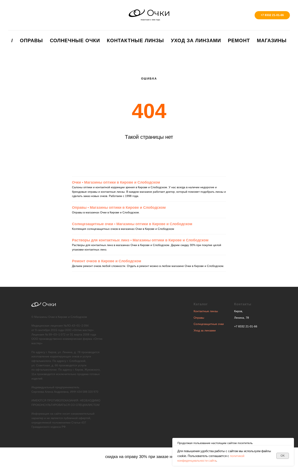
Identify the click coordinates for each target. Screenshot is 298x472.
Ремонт (239, 40)
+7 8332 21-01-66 (245, 326)
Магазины (272, 40)
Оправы (31, 40)
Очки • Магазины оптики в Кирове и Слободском (116, 182)
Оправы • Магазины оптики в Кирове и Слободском (119, 207)
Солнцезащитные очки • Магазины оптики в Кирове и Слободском (132, 224)
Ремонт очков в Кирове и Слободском (106, 261)
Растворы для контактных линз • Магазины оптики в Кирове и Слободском (140, 240)
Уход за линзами (196, 40)
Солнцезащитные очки (209, 324)
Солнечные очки (75, 40)
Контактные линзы (135, 40)
